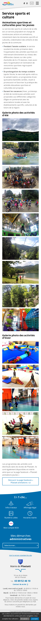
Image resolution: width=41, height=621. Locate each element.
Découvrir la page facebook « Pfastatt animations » (20, 481)
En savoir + (24, 619)
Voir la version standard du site (20, 555)
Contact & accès (19, 584)
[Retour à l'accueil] (8, 3)
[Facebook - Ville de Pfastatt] (24, 3)
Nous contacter (32, 3)
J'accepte (35, 619)
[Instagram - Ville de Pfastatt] (27, 3)
